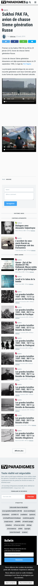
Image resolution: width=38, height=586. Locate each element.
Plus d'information (26, 583)
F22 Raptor (27, 64)
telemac (13, 36)
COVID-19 (15, 514)
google (27, 528)
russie (9, 179)
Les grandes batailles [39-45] (12, 511)
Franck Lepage (28, 521)
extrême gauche (29, 518)
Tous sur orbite (19, 525)
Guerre (5, 10)
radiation (24, 514)
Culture (19, 223)
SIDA (20, 528)
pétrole (32, 514)
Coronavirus (12, 528)
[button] (6, 41)
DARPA (18, 521)
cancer (25, 532)
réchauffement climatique (12, 518)
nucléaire (6, 514)
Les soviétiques (30, 511)
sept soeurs (9, 521)
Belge (29, 525)
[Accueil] (13, 2)
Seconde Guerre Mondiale (19, 507)
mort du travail (15, 532)
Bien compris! (10, 583)
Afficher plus (19, 451)
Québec (9, 525)
